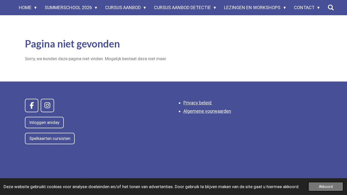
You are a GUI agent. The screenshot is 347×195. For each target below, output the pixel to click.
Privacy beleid (197, 102)
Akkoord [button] (326, 186)
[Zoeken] (331, 8)
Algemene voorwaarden (207, 111)
